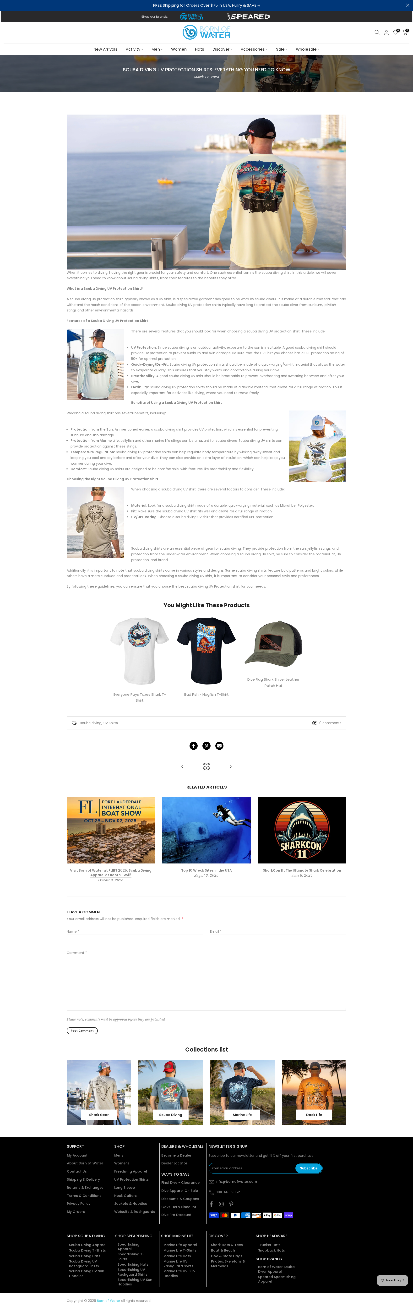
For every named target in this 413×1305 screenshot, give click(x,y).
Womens (122, 1163)
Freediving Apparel (130, 1171)
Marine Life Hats (177, 1256)
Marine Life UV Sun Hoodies (179, 1273)
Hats (199, 49)
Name (73, 931)
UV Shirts (110, 723)
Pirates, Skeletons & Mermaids (228, 1263)
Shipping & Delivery (83, 1179)
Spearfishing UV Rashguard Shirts (132, 1272)
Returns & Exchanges (85, 1187)
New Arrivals (105, 49)
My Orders (76, 1212)
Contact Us (77, 1171)
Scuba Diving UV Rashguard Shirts (84, 1263)
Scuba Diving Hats (84, 1256)
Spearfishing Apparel (128, 1247)
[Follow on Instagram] (221, 1204)
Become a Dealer (176, 1155)
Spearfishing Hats (133, 1264)
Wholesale (306, 49)
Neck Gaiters (125, 1196)
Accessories (253, 49)
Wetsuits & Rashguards (134, 1212)
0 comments (330, 723)
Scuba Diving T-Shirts (87, 1250)
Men (156, 49)
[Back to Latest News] (206, 767)
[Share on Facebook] (194, 746)
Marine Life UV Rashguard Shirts (178, 1263)
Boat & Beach (223, 1250)
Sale (280, 49)
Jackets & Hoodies (130, 1203)
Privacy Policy (78, 1203)
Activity (133, 49)
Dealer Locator (174, 1163)
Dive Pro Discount (176, 1215)
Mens (118, 1155)
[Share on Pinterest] (206, 746)
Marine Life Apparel (180, 1245)
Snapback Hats (271, 1250)
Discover (220, 49)
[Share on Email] (219, 746)
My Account (77, 1155)
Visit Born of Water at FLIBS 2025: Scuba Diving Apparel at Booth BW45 (111, 872)
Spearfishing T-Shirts (131, 1256)
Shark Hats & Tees (227, 1245)
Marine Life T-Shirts (179, 1250)
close (5, 5)
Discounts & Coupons (180, 1199)
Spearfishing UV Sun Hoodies (135, 1282)
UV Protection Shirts (131, 1179)
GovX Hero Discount (178, 1207)
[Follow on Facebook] (211, 1204)
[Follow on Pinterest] (231, 1204)
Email (216, 931)
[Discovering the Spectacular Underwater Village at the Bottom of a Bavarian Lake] (230, 767)
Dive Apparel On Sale (179, 1191)
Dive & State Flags (226, 1256)
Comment (77, 952)
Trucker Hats (269, 1245)
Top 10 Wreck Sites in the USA (206, 870)
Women (179, 49)
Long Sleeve (124, 1187)
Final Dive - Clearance (180, 1182)
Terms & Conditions (84, 1196)
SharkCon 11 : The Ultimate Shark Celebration (302, 870)
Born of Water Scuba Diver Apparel (276, 1269)
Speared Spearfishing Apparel (277, 1279)
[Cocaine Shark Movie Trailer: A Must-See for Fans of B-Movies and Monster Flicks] (183, 767)
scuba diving (90, 723)
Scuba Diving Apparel (87, 1245)
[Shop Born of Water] (191, 16)
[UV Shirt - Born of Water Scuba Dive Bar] (206, 192)
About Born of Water (85, 1163)
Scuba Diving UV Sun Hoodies (86, 1273)
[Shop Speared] (249, 16)
